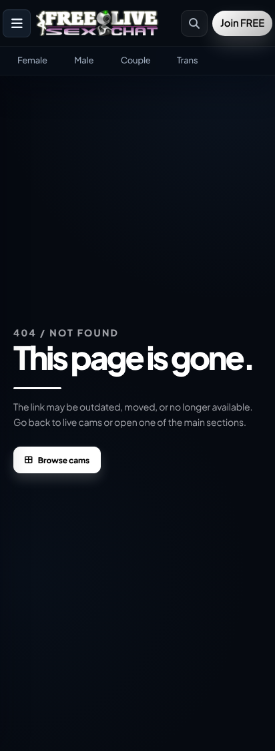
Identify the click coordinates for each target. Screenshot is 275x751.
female (32, 60)
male (83, 60)
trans (187, 60)
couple (136, 60)
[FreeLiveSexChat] (98, 23)
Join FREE (242, 23)
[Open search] (194, 23)
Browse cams (63, 460)
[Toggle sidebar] (17, 23)
